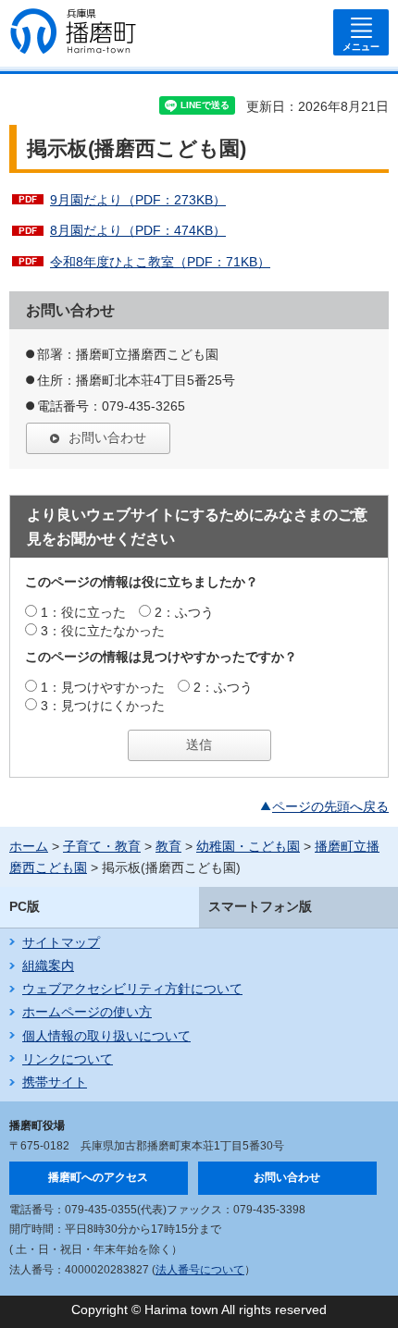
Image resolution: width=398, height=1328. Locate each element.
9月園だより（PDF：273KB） (138, 199)
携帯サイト (54, 1082)
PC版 (24, 906)
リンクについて (67, 1058)
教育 (168, 846)
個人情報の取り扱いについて (106, 1035)
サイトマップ (61, 942)
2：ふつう (184, 612)
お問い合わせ (107, 437)
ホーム (28, 846)
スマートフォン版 (260, 906)
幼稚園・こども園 (248, 846)
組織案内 (48, 965)
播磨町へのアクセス (98, 1177)
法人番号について (199, 1269)
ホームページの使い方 (87, 1011)
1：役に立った (83, 612)
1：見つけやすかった (103, 687)
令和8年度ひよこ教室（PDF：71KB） (160, 261)
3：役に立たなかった (103, 630)
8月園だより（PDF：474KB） (138, 230)
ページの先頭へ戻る (330, 806)
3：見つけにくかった (103, 705)
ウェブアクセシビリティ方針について (132, 988)
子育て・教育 (102, 846)
